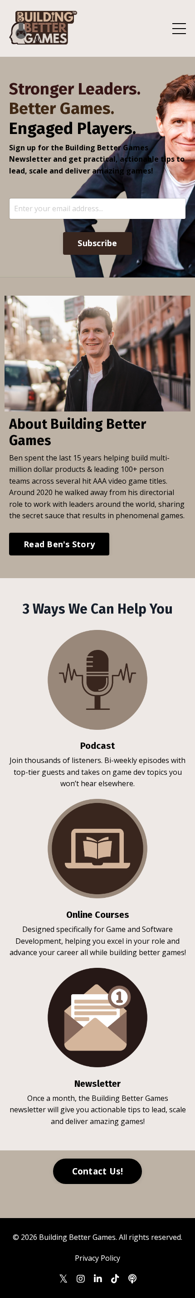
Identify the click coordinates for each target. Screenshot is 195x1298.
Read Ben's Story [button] (59, 544)
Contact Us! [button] (97, 1171)
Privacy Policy (97, 1258)
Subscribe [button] (97, 243)
